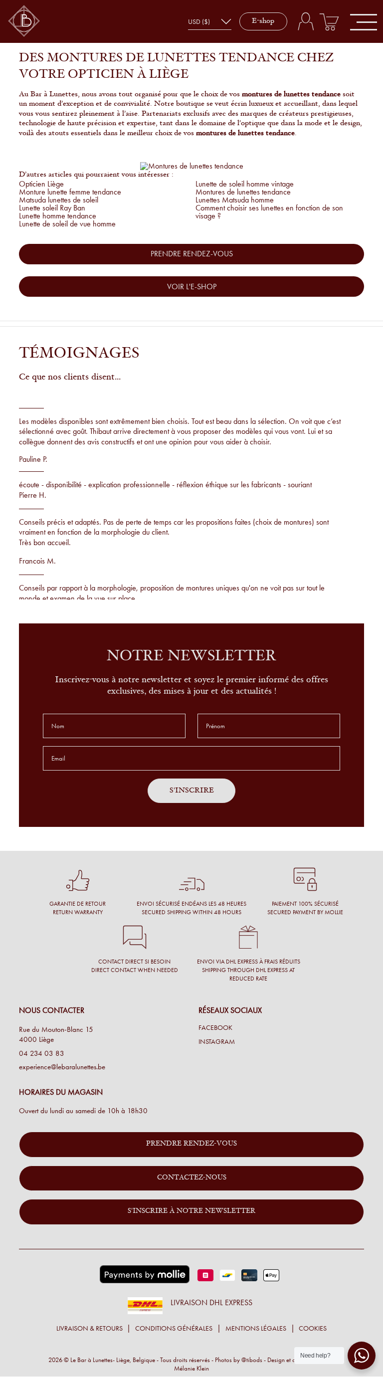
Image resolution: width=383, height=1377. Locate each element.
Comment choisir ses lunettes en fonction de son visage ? (269, 211)
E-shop (263, 21)
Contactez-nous (191, 1178)
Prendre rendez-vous (191, 1144)
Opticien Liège (41, 184)
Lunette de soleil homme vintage (244, 184)
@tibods (251, 1360)
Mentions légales (255, 1328)
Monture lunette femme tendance (70, 192)
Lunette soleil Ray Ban (52, 207)
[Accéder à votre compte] (305, 21)
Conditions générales (173, 1328)
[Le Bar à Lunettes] (24, 21)
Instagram (216, 1041)
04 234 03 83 (41, 1053)
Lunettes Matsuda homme (234, 199)
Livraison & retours (89, 1328)
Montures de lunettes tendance (243, 192)
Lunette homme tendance (57, 215)
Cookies (313, 1328)
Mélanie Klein (191, 1368)
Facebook (215, 1027)
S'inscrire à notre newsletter (191, 1211)
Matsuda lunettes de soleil (58, 199)
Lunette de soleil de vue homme (67, 223)
